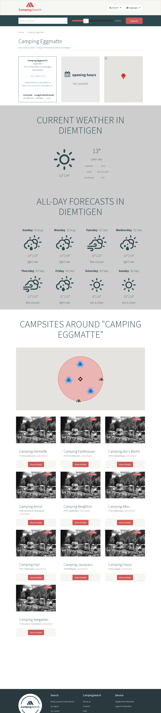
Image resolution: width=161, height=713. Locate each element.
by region (55, 706)
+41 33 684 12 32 (37, 76)
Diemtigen (65, 47)
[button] (98, 375)
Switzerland (23, 47)
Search (116, 7)
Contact (86, 706)
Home (21, 32)
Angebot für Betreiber (124, 701)
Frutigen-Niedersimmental (48, 47)
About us (87, 701)
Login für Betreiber (123, 706)
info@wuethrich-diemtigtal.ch (37, 82)
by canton (55, 711)
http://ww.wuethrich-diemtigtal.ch (37, 85)
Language (134, 7)
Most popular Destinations (62, 701)
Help (85, 711)
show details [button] (36, 464)
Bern (33, 47)
